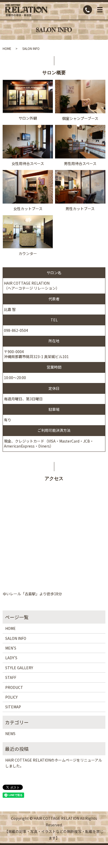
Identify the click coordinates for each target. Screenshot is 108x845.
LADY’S (11, 657)
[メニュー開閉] (99, 9)
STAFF (10, 677)
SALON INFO (15, 638)
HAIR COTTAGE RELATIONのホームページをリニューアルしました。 (53, 762)
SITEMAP (13, 706)
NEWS (10, 733)
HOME (7, 48)
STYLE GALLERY (19, 667)
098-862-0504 (16, 330)
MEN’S (10, 648)
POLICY (11, 697)
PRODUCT (14, 687)
